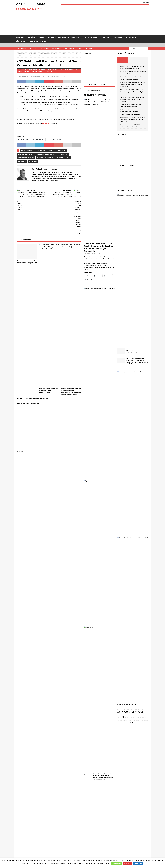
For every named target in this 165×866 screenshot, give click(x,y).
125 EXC (127, 717)
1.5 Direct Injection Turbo (130, 709)
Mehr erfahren (138, 863)
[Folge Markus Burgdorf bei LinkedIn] (22, 183)
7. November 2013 (132, 366)
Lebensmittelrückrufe (25, 154)
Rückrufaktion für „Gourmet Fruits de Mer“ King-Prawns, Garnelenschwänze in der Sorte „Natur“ (132, 119)
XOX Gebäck (22, 161)
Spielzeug (85, 44)
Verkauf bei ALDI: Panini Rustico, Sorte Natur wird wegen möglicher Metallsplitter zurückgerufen (132, 92)
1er (122, 716)
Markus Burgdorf (35, 76)
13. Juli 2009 (131, 352)
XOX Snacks (33, 161)
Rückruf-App (21, 41)
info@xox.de (46, 123)
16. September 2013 (90, 253)
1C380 (130, 717)
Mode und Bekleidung (61, 44)
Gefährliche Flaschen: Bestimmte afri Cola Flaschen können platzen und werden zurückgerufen (132, 84)
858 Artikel (54, 169)
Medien (41, 37)
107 (130, 723)
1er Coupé (119, 720)
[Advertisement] (105, 20)
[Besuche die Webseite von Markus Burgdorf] (17, 183)
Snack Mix (60, 157)
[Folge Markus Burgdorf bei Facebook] (19, 183)
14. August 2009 (98, 779)
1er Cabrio (136, 720)
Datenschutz (131, 37)
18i (121, 724)
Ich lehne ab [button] (127, 863)
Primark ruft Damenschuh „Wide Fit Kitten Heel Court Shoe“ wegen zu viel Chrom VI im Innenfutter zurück (132, 99)
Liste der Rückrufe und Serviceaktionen (63, 37)
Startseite (20, 37)
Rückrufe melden (91, 37)
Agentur (105, 37)
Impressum (118, 37)
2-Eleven (122, 709)
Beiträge (31, 37)
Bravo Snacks (40, 150)
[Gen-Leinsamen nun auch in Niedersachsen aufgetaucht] (27, 251)
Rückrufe (32, 54)
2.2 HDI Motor (126, 720)
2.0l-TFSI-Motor (140, 709)
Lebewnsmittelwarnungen (45, 154)
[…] (88, 269)
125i (118, 709)
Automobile (38, 44)
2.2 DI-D (131, 720)
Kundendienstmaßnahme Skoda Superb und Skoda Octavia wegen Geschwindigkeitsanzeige (103, 775)
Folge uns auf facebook (94, 85)
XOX (68, 157)
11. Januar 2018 (23, 76)
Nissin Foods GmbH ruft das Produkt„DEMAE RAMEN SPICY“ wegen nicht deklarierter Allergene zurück (132, 112)
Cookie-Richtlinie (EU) (38, 41)
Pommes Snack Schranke (45, 157)
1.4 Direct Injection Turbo (138, 717)
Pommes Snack (62, 154)
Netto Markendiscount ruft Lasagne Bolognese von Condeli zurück (48, 390)
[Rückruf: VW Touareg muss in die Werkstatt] (121, 351)
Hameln (51, 150)
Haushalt (48, 44)
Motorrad (75, 44)
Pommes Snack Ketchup (26, 157)
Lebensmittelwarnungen (23, 44)
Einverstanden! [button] (117, 863)
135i (145, 717)
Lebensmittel (61, 150)
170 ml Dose (125, 724)
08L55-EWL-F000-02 (130, 712)
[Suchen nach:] (138, 48)
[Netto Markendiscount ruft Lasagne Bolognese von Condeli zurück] (49, 315)
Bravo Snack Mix (26, 150)
